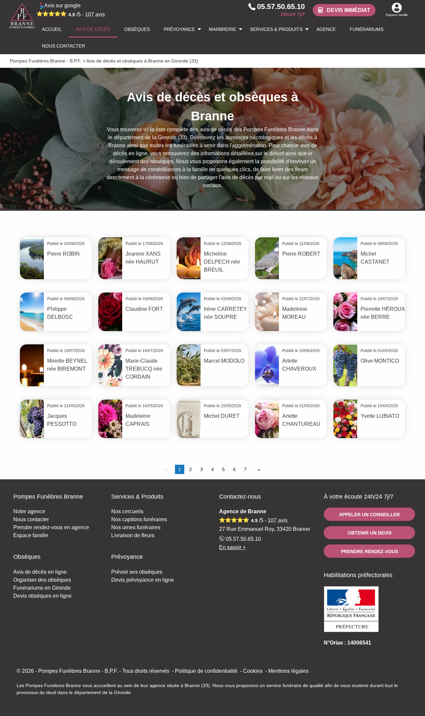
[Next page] (258, 469)
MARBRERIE (222, 29)
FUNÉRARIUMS (366, 29)
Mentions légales (288, 671)
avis (95, 14)
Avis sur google (74, 10)
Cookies (253, 671)
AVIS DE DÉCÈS (93, 29)
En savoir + (232, 547)
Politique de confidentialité (206, 671)
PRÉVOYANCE (179, 29)
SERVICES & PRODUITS (276, 29)
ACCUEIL (52, 29)
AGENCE (326, 29)
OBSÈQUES (137, 29)
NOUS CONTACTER (63, 46)
